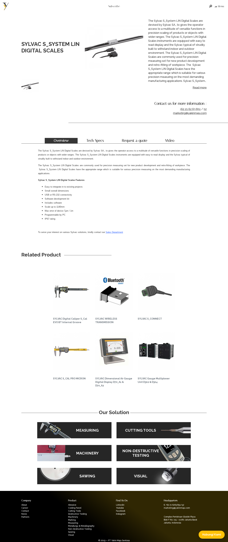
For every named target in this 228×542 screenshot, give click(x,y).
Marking (72, 520)
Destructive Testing (77, 514)
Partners (25, 517)
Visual (71, 535)
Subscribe (114, 6)
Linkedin (120, 505)
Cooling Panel (74, 508)
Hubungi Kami (211, 534)
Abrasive (72, 505)
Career (24, 508)
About (24, 505)
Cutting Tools (74, 511)
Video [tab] (169, 140)
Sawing (71, 532)
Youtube (120, 508)
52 (205, 109)
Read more (200, 87)
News (24, 514)
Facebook (120, 511)
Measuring (73, 523)
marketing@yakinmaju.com (190, 113)
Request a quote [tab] (134, 140)
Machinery (73, 517)
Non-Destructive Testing (80, 529)
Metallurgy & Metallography (81, 526)
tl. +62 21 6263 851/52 (174, 505)
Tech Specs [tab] (95, 140)
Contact (25, 511)
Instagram (121, 514)
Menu (221, 6)
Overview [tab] (61, 140)
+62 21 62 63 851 (190, 109)
